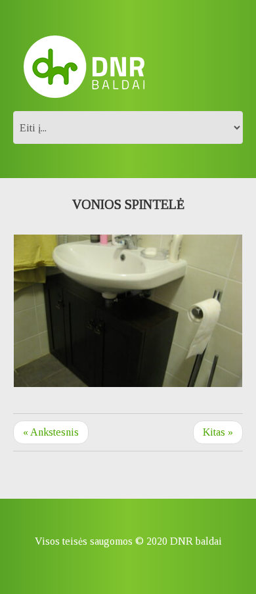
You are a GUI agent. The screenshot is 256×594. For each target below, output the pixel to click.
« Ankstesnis (51, 432)
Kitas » (218, 432)
